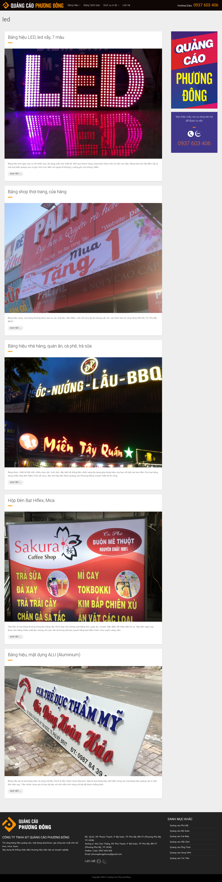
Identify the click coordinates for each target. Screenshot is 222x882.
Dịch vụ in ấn (110, 5)
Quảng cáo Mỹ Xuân (180, 831)
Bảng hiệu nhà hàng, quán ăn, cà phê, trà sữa (50, 346)
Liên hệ (126, 5)
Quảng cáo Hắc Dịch (180, 842)
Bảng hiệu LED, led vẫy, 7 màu (36, 37)
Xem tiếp (15, 174)
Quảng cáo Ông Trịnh (180, 847)
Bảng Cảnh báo (92, 5)
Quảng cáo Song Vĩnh (180, 852)
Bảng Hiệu (73, 5)
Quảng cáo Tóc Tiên (179, 858)
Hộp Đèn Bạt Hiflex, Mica (31, 500)
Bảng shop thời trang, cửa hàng (37, 191)
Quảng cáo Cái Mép (179, 836)
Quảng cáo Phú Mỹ (179, 825)
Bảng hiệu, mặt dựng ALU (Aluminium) (44, 654)
